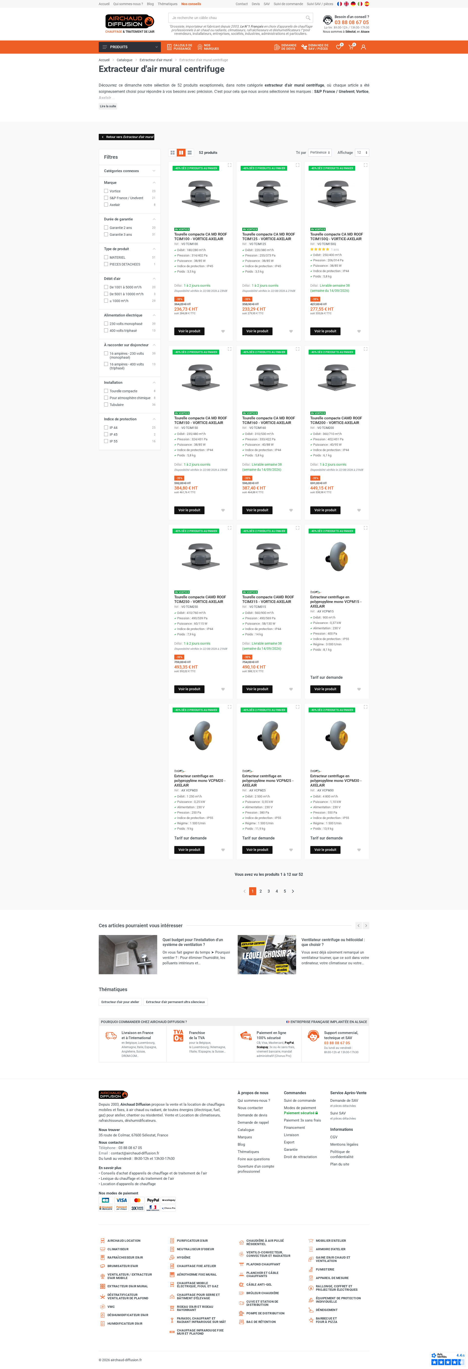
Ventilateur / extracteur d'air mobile (129, 1276)
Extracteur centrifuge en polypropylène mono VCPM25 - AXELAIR (267, 781)
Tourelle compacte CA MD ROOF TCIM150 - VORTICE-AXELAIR (200, 420)
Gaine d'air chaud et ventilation (333, 1259)
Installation (113, 382)
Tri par (301, 152)
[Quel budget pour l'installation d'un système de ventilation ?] (128, 954)
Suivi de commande (288, 4)
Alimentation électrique (123, 315)
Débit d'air (112, 278)
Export (289, 1142)
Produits (118, 47)
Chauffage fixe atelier (196, 1266)
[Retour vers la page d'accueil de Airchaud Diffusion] (130, 21)
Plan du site (339, 1164)
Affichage (345, 152)
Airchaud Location (123, 1240)
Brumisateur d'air (122, 1266)
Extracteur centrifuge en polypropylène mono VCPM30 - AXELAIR (335, 781)
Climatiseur (117, 1249)
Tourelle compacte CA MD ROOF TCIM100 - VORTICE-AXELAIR (200, 236)
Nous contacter (250, 1108)
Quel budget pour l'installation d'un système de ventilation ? (193, 942)
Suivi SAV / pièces (320, 4)
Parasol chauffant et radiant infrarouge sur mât (201, 1320)
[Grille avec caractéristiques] (181, 153)
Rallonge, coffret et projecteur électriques (337, 1287)
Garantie (291, 1149)
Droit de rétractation (300, 1157)
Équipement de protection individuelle (338, 1299)
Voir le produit (189, 331)
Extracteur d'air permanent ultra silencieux (175, 1002)
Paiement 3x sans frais (302, 1120)
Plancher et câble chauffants (262, 1274)
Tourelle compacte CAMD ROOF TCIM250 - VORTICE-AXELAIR (200, 599)
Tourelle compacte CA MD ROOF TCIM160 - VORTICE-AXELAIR (268, 420)
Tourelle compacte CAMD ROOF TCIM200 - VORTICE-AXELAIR (336, 420)
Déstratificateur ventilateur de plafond (127, 1296)
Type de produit (116, 249)
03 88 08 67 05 (352, 22)
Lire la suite (108, 106)
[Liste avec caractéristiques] (189, 153)
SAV (267, 4)
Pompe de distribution (265, 1313)
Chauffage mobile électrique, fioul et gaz (197, 1284)
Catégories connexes (121, 171)
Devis (256, 4)
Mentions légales (344, 1144)
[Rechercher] (308, 18)
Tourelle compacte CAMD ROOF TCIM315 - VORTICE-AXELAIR (268, 599)
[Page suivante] (292, 891)
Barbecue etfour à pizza (326, 1320)
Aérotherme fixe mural (197, 1274)
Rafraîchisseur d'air (125, 1257)
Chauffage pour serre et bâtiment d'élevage (198, 1296)
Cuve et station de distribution (262, 1303)
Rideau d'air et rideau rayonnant (195, 1308)
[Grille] (172, 153)
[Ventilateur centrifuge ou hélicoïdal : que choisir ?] (267, 954)
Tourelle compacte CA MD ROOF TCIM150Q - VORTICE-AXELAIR (336, 236)
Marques (245, 1137)
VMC (111, 1307)
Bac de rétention (261, 1322)
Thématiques (167, 4)
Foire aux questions (254, 1159)
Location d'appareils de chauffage (128, 1184)
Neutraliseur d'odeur (195, 1249)
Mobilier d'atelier (331, 1240)
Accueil (104, 4)
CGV (334, 1137)
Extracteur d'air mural (127, 1286)
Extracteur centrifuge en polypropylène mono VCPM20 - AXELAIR (199, 781)
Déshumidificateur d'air (127, 1315)
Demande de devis (252, 1115)
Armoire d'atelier (330, 1249)
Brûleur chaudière (262, 1293)
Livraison (291, 1135)
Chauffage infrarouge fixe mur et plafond (200, 1332)
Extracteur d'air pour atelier (120, 1002)
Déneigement (327, 1310)
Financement (294, 1127)
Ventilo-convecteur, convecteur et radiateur (268, 1254)
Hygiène (183, 1257)
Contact (242, 4)
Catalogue (246, 1130)
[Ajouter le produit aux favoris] (223, 331)
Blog (150, 4)
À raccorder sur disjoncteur (126, 345)
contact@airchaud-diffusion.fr (135, 1153)
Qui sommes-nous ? (128, 4)
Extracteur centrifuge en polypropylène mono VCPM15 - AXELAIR (335, 602)
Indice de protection (120, 419)
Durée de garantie (118, 219)
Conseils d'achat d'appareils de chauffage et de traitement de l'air (154, 1173)
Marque (110, 182)
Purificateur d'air (192, 1240)
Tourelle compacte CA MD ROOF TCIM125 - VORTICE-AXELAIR (268, 236)
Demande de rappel (253, 1122)
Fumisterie (325, 1269)
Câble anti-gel (259, 1284)
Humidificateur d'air (124, 1323)
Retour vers (129, 137)
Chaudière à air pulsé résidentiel (265, 1242)
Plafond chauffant (263, 1264)
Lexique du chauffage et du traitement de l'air (137, 1178)
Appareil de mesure (332, 1278)
